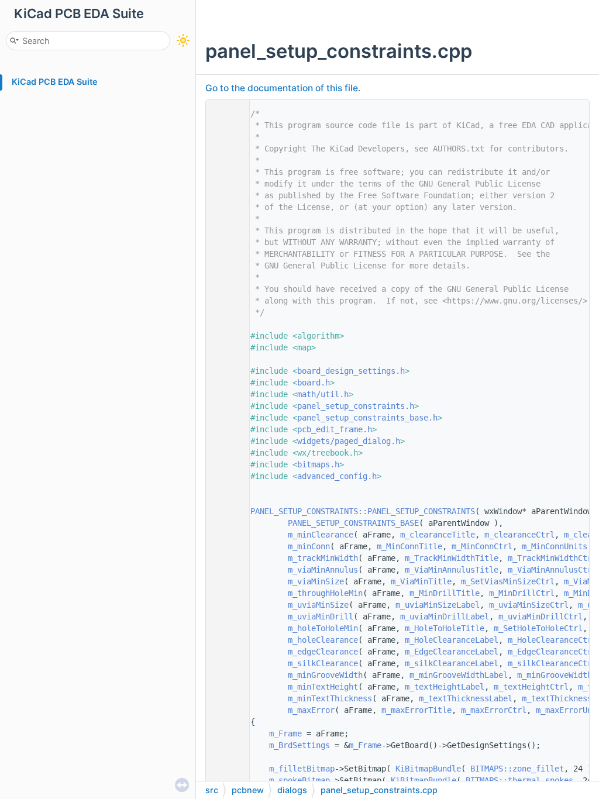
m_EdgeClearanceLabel (451, 651)
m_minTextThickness (330, 698)
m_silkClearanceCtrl (552, 663)
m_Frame (285, 733)
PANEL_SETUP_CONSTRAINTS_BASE (353, 523)
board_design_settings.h (351, 371)
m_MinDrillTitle (444, 593)
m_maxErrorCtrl (493, 710)
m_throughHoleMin (325, 593)
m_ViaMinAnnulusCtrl (552, 569)
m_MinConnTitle (409, 546)
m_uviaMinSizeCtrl (529, 604)
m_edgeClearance (323, 651)
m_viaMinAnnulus (323, 569)
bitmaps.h (318, 464)
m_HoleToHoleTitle (444, 628)
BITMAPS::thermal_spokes (519, 780)
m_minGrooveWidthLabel (458, 675)
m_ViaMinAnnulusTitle (451, 569)
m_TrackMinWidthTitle (451, 558)
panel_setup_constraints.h (355, 406)
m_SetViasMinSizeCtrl (508, 581)
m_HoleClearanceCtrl (552, 640)
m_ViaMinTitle (421, 581)
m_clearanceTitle (437, 534)
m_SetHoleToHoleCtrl (538, 628)
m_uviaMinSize (318, 604)
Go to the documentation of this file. (282, 88)
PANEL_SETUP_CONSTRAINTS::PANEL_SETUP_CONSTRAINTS (362, 511)
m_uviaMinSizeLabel (437, 604)
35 (224, 511)
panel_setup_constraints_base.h (367, 417)
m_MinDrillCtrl (522, 593)
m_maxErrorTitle (416, 710)
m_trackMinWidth (323, 558)
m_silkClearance (323, 663)
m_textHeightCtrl (531, 686)
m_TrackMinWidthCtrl (552, 558)
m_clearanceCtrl (519, 534)
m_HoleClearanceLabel (451, 640)
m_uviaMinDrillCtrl (540, 616)
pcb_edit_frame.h (334, 429)
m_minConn (309, 546)
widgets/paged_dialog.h (348, 441)
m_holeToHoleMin (323, 628)
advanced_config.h (337, 476)
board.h (313, 382)
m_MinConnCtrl (482, 546)
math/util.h (323, 394)
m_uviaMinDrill (320, 616)
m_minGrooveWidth (325, 675)
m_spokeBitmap (299, 780)
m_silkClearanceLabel (451, 663)
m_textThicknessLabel (465, 698)
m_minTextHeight (323, 686)
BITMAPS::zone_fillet (517, 768)
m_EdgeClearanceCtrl (552, 651)
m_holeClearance (323, 640)
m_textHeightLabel (444, 686)
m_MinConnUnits (554, 546)
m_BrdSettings (299, 745)
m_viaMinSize (316, 581)
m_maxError (311, 710)
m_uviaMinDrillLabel (444, 616)
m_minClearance (320, 534)
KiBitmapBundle (428, 768)
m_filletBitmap (302, 768)
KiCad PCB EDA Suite (55, 82)
